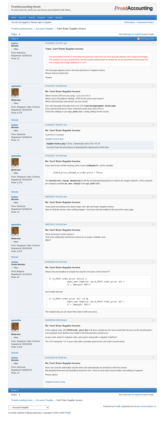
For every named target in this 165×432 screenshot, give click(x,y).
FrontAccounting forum (26, 6)
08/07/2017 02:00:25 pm (56, 224)
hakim (14, 43)
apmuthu (16, 86)
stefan (14, 262)
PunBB (117, 406)
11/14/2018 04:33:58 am (56, 358)
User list (22, 17)
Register (41, 17)
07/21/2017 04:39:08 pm (56, 86)
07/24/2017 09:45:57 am (56, 125)
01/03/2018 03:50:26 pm (56, 320)
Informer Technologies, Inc (144, 406)
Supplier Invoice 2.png (55, 382)
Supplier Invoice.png (54, 139)
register (137, 34)
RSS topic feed (147, 39)
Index (13, 17)
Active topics (129, 22)
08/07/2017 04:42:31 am (56, 197)
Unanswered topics (145, 22)
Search (32, 17)
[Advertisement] (82, 422)
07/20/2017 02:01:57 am (56, 43)
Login (50, 17)
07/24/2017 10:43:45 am (56, 156)
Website (59, 17)
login (129, 34)
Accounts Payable (44, 29)
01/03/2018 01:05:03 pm (56, 262)
